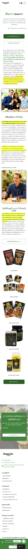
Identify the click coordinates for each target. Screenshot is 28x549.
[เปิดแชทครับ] (24, 541)
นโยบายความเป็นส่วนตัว (8, 523)
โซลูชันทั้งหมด (5, 489)
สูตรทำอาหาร (5, 529)
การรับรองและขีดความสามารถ (9, 499)
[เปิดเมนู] (24, 3)
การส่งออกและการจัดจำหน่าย (9, 494)
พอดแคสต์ (4, 526)
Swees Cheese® (6, 475)
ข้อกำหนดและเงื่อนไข (7, 521)
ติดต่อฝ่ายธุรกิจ (6, 510)
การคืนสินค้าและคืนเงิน (8, 518)
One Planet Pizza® (7, 481)
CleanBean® (5, 478)
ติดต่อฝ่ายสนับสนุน (6, 507)
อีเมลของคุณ (5, 427)
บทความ (4, 531)
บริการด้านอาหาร (6, 491)
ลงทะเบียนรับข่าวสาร (14, 435)
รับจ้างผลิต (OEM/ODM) (8, 497)
